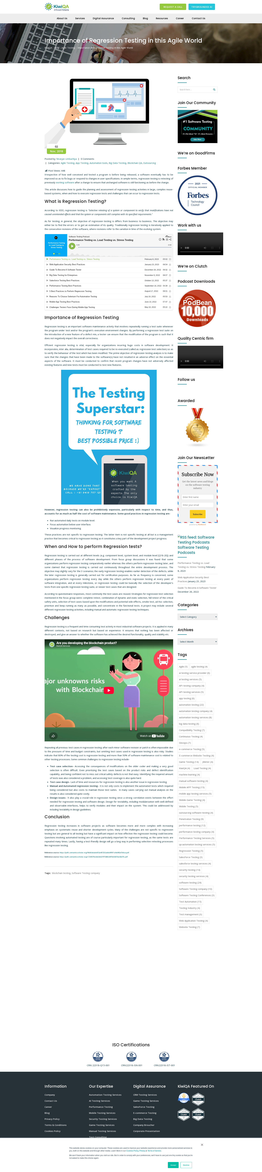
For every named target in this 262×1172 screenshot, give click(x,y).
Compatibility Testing (192, 730)
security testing (189, 869)
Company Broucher (143, 1124)
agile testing (199, 666)
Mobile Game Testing (192, 799)
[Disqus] (109, 913)
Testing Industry (189, 907)
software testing (190, 882)
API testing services (191, 691)
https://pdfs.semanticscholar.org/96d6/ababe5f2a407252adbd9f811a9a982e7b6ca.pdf (94, 853)
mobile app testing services (195, 793)
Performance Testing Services (196, 838)
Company (50, 1094)
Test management (190, 914)
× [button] (201, 1143)
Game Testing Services (101, 1124)
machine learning (189, 774)
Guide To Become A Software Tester (197, 587)
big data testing (189, 723)
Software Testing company (86, 873)
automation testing (191, 704)
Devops (185, 742)
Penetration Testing (191, 819)
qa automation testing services (197, 844)
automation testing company (195, 711)
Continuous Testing (191, 736)
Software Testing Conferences (197, 895)
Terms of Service (154, 1150)
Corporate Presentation (146, 1131)
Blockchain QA (135, 162)
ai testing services (190, 679)
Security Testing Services (103, 1118)
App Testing (82, 162)
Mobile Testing (188, 806)
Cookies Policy (132, 1150)
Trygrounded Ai (201, 6)
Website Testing (189, 926)
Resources (162, 18)
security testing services (193, 876)
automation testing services (195, 717)
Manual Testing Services (102, 1131)
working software (65, 182)
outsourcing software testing (196, 812)
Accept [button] (173, 1165)
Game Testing (189, 761)
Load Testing (202, 768)
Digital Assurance (103, 18)
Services (80, 18)
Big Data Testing (117, 162)
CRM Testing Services (145, 1094)
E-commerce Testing (144, 1112)
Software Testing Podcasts (193, 550)
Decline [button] (186, 1165)
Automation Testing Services (105, 1094)
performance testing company (196, 831)
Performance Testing (101, 1106)
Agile (183, 666)
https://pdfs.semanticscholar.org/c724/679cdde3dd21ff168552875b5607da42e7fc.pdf (94, 857)
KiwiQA (184, 768)
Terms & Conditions (56, 1124)
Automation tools (98, 162)
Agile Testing (67, 162)
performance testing (192, 825)
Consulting (128, 18)
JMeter (207, 761)
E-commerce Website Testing (196, 755)
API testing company (191, 685)
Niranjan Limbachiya (66, 158)
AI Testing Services (99, 1100)
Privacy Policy (52, 1118)
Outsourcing (149, 162)
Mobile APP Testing (192, 787)
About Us (62, 18)
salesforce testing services (195, 863)
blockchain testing (61, 873)
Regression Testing (191, 850)
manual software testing (193, 780)
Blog (145, 18)
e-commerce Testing (192, 749)
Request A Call (173, 6)
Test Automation (190, 901)
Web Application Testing (193, 920)
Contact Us (198, 18)
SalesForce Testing (191, 857)
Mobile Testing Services (102, 1112)
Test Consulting (98, 1137)
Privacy (142, 1150)
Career (180, 18)
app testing (187, 698)
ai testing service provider (194, 672)
